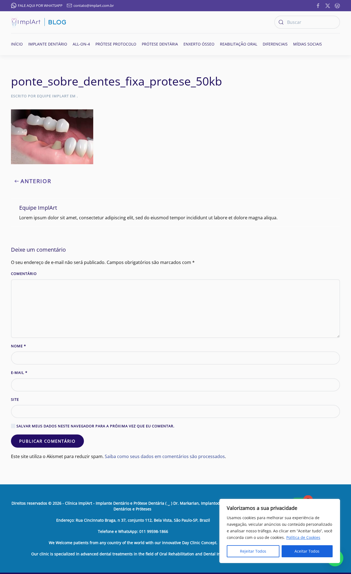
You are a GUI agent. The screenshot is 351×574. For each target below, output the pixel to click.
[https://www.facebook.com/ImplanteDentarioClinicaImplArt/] (318, 5)
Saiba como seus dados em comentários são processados (165, 456)
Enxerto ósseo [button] (198, 44)
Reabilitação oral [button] (238, 44)
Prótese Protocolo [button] (115, 44)
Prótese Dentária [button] (160, 44)
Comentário (24, 273)
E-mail (19, 372)
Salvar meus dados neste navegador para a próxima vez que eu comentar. (94, 426)
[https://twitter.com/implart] (327, 5)
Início (17, 44)
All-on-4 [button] (81, 44)
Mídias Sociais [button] (307, 44)
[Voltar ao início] (38, 22)
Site (15, 399)
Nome (18, 345)
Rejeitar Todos (253, 551)
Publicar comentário (47, 441)
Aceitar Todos (307, 551)
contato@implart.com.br (93, 5)
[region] (279, 531)
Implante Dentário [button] (47, 44)
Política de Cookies (303, 537)
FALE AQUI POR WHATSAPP (40, 5)
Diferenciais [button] (275, 44)
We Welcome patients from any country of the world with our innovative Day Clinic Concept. (133, 542)
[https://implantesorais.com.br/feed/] (337, 5)
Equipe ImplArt (53, 95)
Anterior (36, 181)
